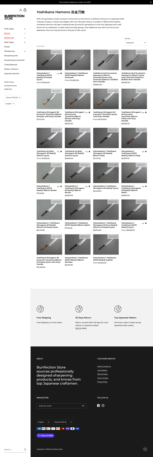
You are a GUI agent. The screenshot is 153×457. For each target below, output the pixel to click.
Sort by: (127, 38)
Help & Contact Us (104, 366)
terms (78, 328)
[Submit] (25, 449)
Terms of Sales (102, 378)
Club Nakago (102, 370)
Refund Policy (102, 374)
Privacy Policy (102, 382)
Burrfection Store (56, 449)
